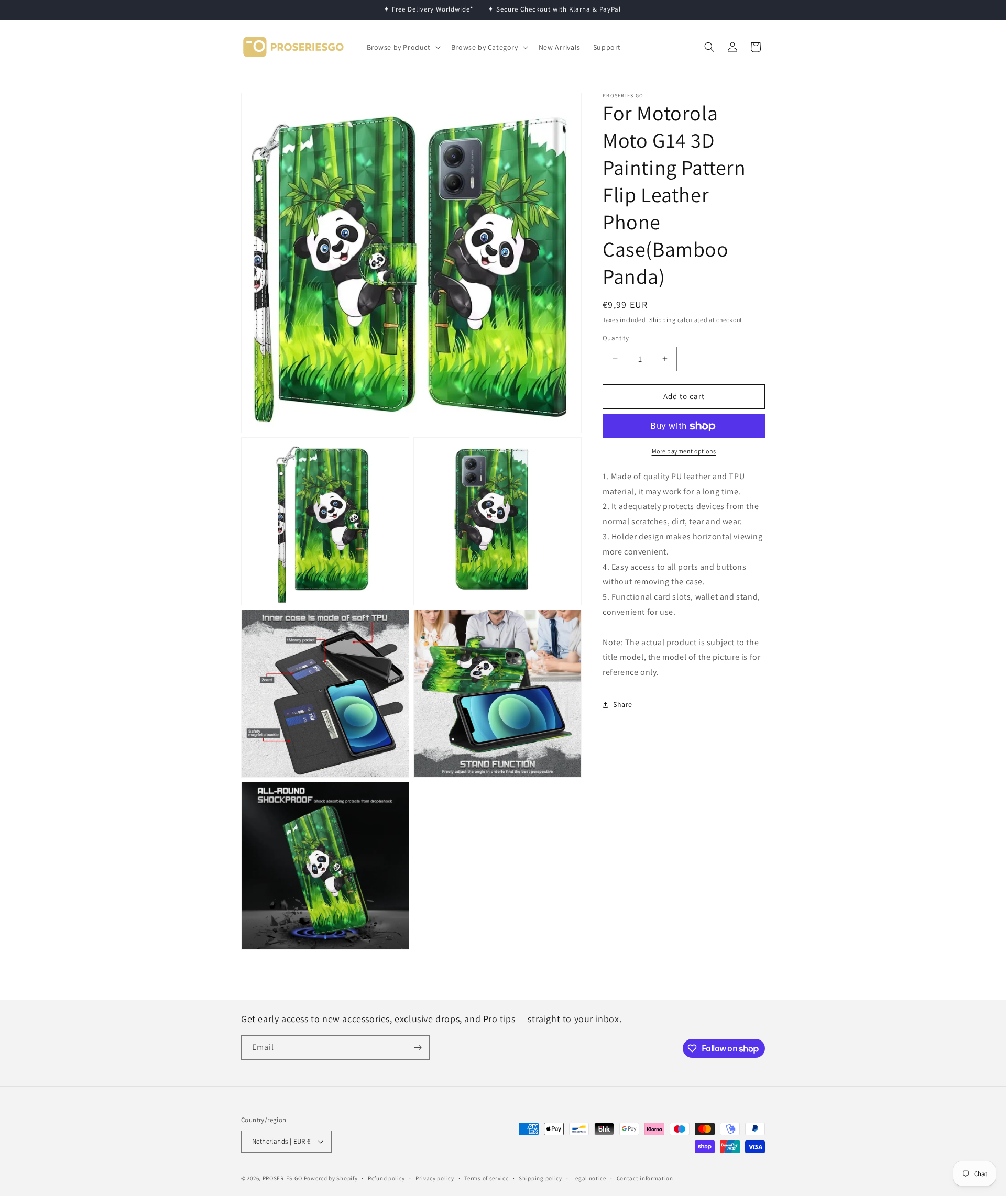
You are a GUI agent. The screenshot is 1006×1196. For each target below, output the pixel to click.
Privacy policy (434, 1178)
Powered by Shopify (331, 1178)
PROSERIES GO (282, 1178)
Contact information (645, 1178)
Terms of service (486, 1178)
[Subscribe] (417, 1047)
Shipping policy (540, 1178)
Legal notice (589, 1178)
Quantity (616, 338)
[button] (402, 47)
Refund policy (386, 1178)
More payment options (684, 451)
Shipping (662, 320)
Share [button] (622, 704)
